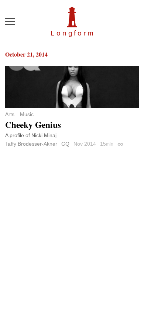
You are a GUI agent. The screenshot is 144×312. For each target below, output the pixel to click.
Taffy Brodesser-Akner (31, 144)
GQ (65, 144)
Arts (9, 114)
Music (27, 114)
